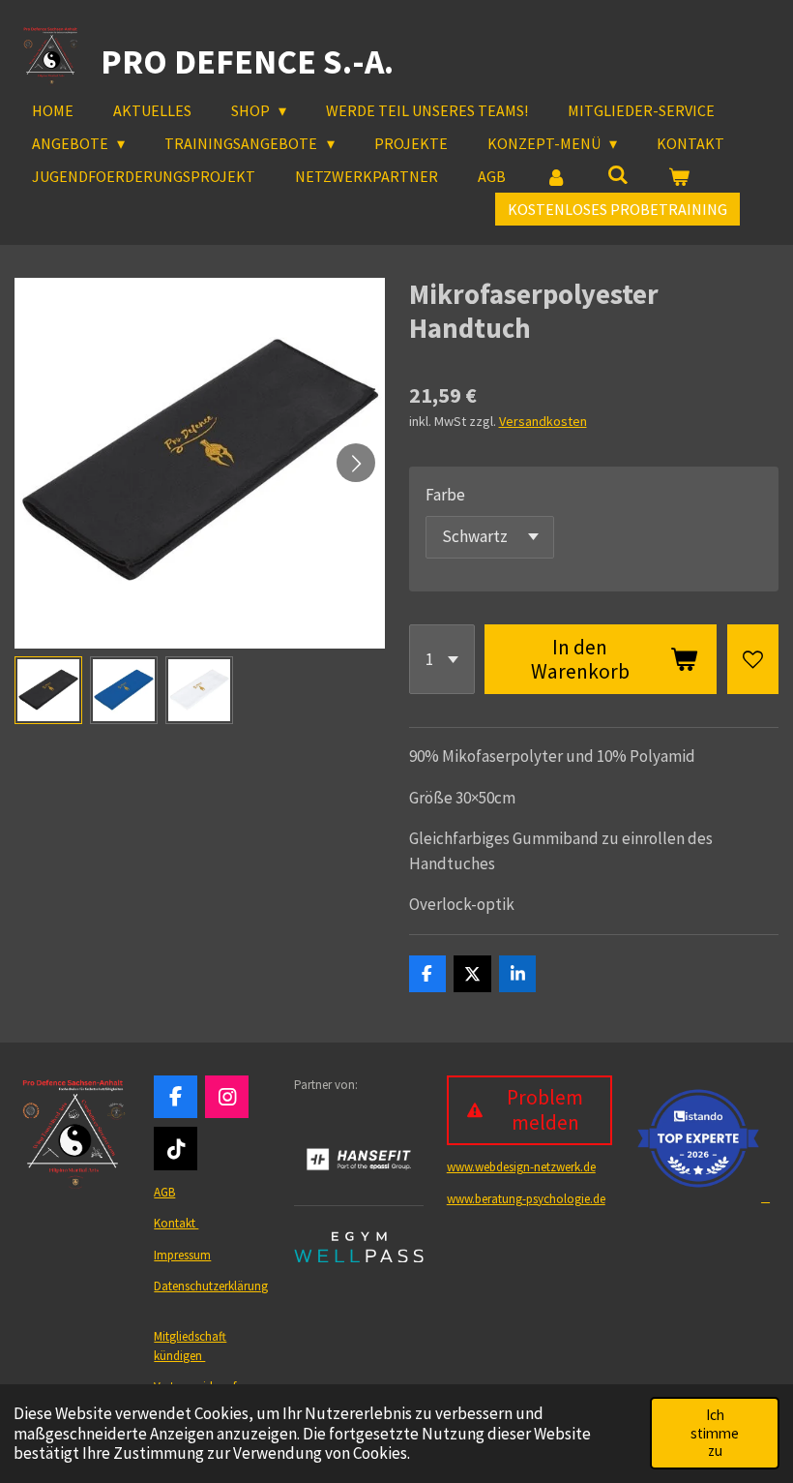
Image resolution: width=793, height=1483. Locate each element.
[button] (48, 690)
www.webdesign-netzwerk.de (521, 1167)
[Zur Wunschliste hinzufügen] (752, 659)
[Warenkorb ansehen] (679, 176)
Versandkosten (543, 421)
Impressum (182, 1255)
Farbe (445, 494)
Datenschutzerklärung (211, 1286)
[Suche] (617, 174)
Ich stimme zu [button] (714, 1433)
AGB (164, 1192)
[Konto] (556, 176)
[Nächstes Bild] (356, 462)
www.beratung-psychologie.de (526, 1199)
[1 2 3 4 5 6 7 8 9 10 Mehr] (442, 659)
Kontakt (176, 1223)
